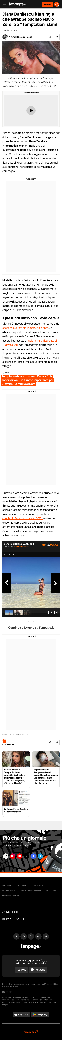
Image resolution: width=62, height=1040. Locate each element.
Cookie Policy (8, 890)
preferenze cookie (11, 895)
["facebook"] (33, 856)
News (4, 735)
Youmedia (6, 886)
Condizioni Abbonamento (30, 890)
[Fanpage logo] (17, 4)
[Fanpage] (31, 946)
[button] (57, 37)
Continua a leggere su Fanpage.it (31, 627)
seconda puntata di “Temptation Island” (25, 327)
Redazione (51, 890)
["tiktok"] (5, 856)
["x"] (26, 856)
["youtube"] (19, 856)
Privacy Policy (38, 886)
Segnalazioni (21, 886)
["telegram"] (40, 856)
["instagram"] (12, 856)
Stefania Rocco (24, 37)
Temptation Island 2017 (18, 735)
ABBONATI (47, 4)
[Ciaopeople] (31, 1032)
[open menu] (3, 4)
